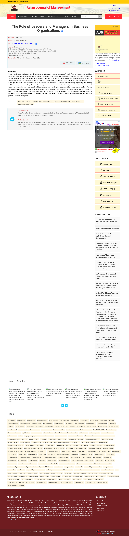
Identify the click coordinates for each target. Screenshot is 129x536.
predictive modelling (27, 479)
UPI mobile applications (47, 436)
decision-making (70, 426)
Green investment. (13, 442)
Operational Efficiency (108, 470)
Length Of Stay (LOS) (98, 429)
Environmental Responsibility (91, 470)
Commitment (112, 423)
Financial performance (14, 439)
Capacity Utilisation (109, 445)
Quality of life (83, 454)
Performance (51, 454)
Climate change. (29, 445)
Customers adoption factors (84, 463)
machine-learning (113, 426)
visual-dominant (12, 473)
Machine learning (111, 429)
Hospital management (72, 429)
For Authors (53, 16)
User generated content (49, 457)
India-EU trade (103, 442)
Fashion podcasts (44, 473)
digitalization (25, 432)
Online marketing (75, 457)
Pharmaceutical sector (63, 454)
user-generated (12, 457)
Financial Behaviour (53, 482)
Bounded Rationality (35, 467)
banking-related (89, 460)
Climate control (12, 436)
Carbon (20, 436)
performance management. (25, 104)
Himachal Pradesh (41, 482)
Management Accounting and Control (76, 448)
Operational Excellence (95, 448)
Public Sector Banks (67, 470)
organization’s (40, 445)
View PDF (68, 63)
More (65, 16)
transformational (36, 423)
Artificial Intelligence (64, 460)
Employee (10, 426)
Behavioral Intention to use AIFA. (102, 463)
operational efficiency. (64, 479)
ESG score (81, 439)
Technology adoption (107, 439)
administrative (81, 426)
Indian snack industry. (94, 451)
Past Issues (22, 16)
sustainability (11, 420)
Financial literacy (48, 432)
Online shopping (36, 457)
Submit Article (113, 16)
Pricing (74, 451)
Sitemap (50, 531)
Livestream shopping (24, 457)
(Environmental (62, 439)
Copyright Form (106, 93)
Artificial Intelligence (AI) (45, 463)
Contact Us (24, 2)
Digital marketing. (86, 457)
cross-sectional (53, 420)
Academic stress (79, 482)
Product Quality (66, 451)
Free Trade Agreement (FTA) (89, 442)
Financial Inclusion (60, 432)
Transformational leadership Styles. (54, 426)
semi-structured (64, 420)
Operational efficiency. (14, 432)
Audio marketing (92, 473)
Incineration (103, 420)
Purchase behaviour (61, 436)
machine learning (51, 479)
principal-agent (12, 460)
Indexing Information (107, 110)
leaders (28, 101)
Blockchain (42, 460)
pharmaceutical (106, 451)
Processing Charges (106, 104)
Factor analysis (82, 451)
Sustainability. (52, 439)
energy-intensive (25, 442)
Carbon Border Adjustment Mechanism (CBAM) (67, 442)
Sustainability (78, 470)
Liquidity (31, 439)
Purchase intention (63, 457)
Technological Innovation (53, 470)
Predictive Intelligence (96, 445)
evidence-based (91, 426)
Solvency (24, 439)
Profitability (44, 439)
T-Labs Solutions (107, 533)
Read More (11, 520)
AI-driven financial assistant (67, 463)
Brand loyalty (68, 473)
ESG (37, 439)
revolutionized (110, 454)
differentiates (33, 463)
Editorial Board (37, 16)
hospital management (13, 479)
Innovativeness (12, 463)
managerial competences (46, 101)
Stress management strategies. (16, 485)
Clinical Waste (94, 420)
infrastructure (84, 420)
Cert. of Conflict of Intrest (109, 98)
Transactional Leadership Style (35, 426)
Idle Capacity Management (15, 448)
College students (90, 482)
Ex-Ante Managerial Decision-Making (54, 448)
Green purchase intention (75, 436)
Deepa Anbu (19, 37)
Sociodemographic (94, 432)
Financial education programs (16, 482)
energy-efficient (69, 467)
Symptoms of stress (102, 482)
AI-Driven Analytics (108, 448)
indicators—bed (12, 429)
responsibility (30, 470)
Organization (42, 454)
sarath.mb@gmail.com (20, 40)
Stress (91, 454)
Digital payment (35, 436)
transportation (21, 420)
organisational (22, 454)
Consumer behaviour (107, 432)
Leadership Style (20, 426)
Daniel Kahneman (48, 467)
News (74, 16)
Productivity (74, 454)
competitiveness (36, 442)
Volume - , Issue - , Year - (29, 58)
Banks (56, 463)
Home (11, 16)
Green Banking (40, 470)
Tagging (27, 436)
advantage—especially (72, 445)
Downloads (100, 508)
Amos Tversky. (58, 467)
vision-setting (69, 423)
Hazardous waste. (25, 423)
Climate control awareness (92, 436)
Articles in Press (105, 115)
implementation (22, 460)
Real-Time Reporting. (77, 460)
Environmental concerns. (107, 436)
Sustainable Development (92, 439)
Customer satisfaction (54, 451)
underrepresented (36, 432)
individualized (99, 460)
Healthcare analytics (58, 429)
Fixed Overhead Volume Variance (33, 448)
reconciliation (107, 457)
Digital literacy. (83, 432)
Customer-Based (32, 473)
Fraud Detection (52, 460)
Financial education (72, 432)
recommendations (42, 420)
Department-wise (35, 429)
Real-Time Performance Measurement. (35, 451)
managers (34, 101)
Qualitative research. (66, 482)
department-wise (23, 429)
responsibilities (88, 479)
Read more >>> (116, 60)
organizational (84, 445)
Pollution (111, 420)
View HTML (85, 63)
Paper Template (105, 87)
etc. (117, 470)
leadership (21, 101)
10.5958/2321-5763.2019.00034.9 (22, 43)
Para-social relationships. (106, 473)
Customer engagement (80, 473)
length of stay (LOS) (40, 479)
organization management (62, 101)
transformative (97, 457)
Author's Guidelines (107, 82)
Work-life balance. (99, 454)
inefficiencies (74, 420)
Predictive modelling (85, 429)
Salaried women (30, 482)
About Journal (13, 2)
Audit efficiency (33, 460)
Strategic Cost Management (15, 451)
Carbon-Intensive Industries (15, 445)
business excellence (77, 101)
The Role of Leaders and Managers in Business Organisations (50, 28)
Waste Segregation (13, 423)
